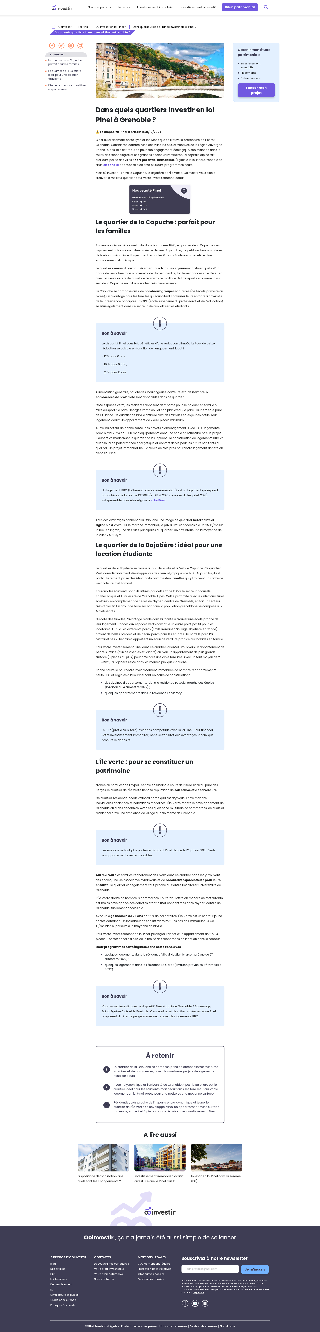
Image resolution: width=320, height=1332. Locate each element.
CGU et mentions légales (154, 1264)
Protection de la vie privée (154, 1269)
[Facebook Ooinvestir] (185, 1303)
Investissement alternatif (198, 7)
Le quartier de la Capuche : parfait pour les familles (65, 62)
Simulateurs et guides (64, 1295)
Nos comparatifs (99, 7)
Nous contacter (104, 1279)
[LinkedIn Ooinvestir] (205, 1303)
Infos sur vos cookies (151, 1274)
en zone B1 (111, 165)
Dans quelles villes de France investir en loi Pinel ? (164, 27)
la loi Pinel (158, 500)
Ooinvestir (64, 27)
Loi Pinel (84, 27)
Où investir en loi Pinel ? (111, 27)
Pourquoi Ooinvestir (63, 1305)
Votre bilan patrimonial (109, 1274)
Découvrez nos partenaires (111, 1264)
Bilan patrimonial (240, 7)
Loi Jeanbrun (58, 1279)
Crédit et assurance (63, 1300)
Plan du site (227, 1326)
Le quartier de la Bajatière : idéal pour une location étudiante (65, 74)
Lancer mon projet (256, 90)
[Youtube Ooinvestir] (195, 1303)
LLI (51, 1289)
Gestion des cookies (151, 1279)
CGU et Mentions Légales (102, 1326)
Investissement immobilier (155, 7)
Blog (53, 1264)
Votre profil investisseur (109, 1269)
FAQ (53, 1274)
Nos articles (57, 1269)
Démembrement (61, 1284)
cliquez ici (198, 1292)
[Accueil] (160, 1210)
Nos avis (124, 7)
